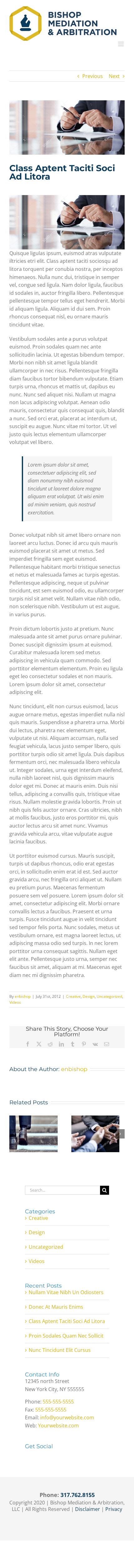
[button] (14, 1133)
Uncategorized (109, 996)
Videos (15, 1002)
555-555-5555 (58, 1401)
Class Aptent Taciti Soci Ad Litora (67, 1321)
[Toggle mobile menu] (121, 44)
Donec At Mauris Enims (56, 1306)
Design (89, 996)
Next (114, 76)
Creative (73, 996)
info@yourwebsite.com (67, 1417)
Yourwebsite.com (58, 1425)
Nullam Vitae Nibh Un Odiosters (66, 1292)
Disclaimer (87, 1509)
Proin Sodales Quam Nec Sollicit (66, 1335)
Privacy (113, 1509)
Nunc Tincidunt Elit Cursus (60, 1350)
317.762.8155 (77, 1495)
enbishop (23, 996)
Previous (92, 76)
